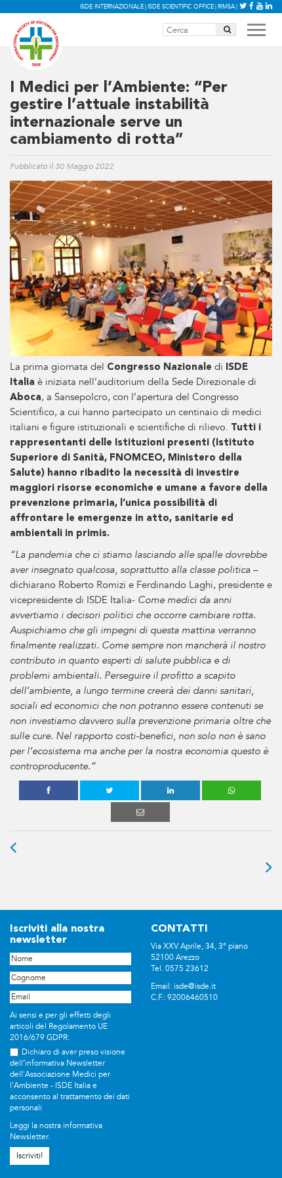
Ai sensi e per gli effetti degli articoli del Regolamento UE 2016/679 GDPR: (60, 1026)
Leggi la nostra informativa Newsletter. (56, 1131)
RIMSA (226, 6)
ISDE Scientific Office (181, 6)
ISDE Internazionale (112, 6)
